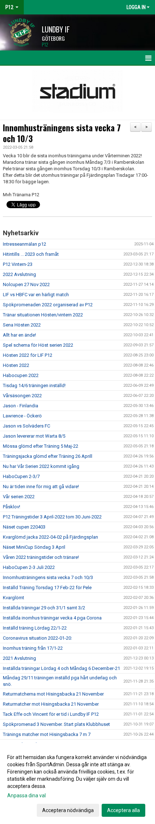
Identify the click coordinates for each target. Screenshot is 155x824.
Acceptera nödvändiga (68, 810)
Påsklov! (11, 506)
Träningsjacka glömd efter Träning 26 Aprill (47, 456)
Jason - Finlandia (20, 405)
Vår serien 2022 (19, 496)
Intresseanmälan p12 (24, 244)
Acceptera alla (123, 810)
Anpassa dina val (26, 795)
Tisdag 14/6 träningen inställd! (34, 385)
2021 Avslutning (19, 658)
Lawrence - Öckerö (22, 415)
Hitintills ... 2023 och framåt (31, 254)
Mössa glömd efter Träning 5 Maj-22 (40, 446)
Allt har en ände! (19, 335)
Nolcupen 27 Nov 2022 (26, 284)
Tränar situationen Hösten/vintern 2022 (43, 314)
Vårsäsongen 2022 (22, 395)
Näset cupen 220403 (24, 527)
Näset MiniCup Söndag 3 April (34, 547)
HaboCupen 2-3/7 (21, 476)
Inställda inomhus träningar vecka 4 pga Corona (52, 618)
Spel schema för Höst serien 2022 (38, 345)
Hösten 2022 (16, 365)
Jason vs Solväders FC (26, 426)
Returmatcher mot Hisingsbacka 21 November (51, 704)
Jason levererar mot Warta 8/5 (34, 436)
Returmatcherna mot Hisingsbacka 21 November (53, 694)
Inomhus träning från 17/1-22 (33, 648)
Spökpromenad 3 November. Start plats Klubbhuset (56, 724)
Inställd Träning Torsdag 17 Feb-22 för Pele (47, 587)
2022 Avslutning (19, 274)
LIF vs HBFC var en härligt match (36, 294)
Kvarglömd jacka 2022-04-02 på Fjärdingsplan (50, 537)
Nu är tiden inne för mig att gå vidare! (41, 486)
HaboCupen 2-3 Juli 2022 (29, 567)
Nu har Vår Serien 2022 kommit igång (41, 466)
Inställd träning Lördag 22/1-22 (35, 628)
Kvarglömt (13, 597)
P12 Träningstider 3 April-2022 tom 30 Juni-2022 (53, 517)
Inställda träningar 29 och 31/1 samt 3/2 (44, 607)
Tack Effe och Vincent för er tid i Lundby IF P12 (51, 714)
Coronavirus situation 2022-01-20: (37, 638)
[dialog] (77, 783)
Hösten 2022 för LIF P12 (27, 355)
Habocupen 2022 (21, 375)
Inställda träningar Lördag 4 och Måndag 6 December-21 (61, 668)
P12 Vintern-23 (17, 264)
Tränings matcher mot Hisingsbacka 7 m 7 (46, 734)
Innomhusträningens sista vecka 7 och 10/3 (62, 133)
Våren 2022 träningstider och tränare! (41, 557)
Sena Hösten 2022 (22, 325)
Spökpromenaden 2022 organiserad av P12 (48, 304)
